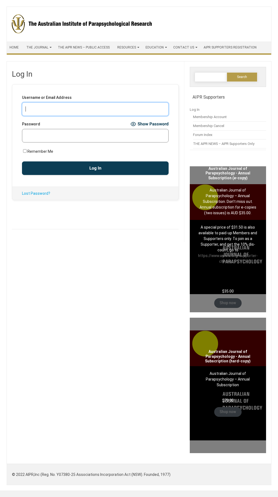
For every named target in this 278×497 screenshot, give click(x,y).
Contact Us (183, 47)
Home (14, 47)
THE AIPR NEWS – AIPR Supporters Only (223, 144)
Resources (126, 47)
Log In (195, 110)
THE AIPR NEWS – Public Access (84, 47)
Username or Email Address (47, 97)
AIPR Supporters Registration (230, 47)
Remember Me (40, 151)
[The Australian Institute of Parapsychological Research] (84, 32)
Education (155, 47)
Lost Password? (36, 193)
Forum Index (202, 135)
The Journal (37, 47)
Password (31, 124)
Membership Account (210, 117)
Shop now (228, 303)
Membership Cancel (208, 126)
